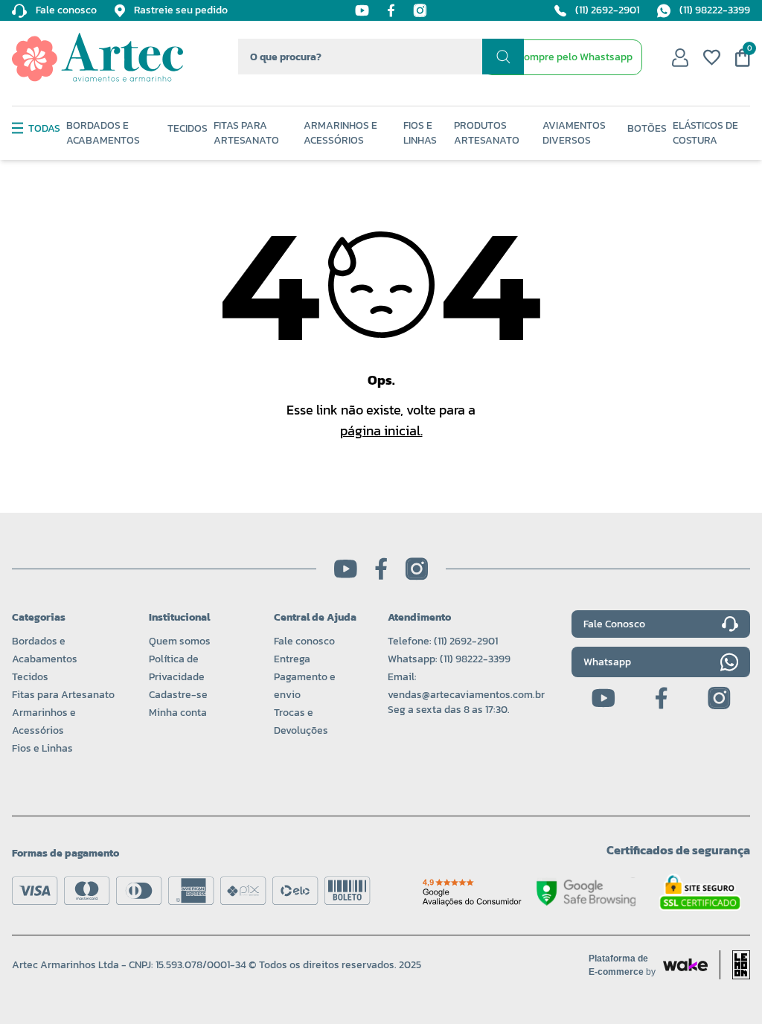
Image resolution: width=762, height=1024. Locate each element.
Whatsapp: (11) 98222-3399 (449, 659)
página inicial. (381, 430)
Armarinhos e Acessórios (340, 133)
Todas (44, 128)
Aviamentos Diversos (574, 133)
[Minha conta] (680, 57)
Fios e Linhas (420, 133)
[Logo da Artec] (97, 57)
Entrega (292, 659)
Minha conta (178, 712)
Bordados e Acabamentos (103, 133)
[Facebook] (391, 10)
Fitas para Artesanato (63, 695)
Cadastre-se (178, 695)
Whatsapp (607, 662)
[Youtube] (362, 10)
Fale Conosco (614, 624)
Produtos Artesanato (486, 133)
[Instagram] (420, 10)
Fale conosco (304, 641)
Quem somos (180, 641)
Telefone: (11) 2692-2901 (443, 641)
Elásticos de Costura (705, 133)
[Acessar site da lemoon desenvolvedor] (735, 964)
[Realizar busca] (503, 56)
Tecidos (187, 128)
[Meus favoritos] (711, 57)
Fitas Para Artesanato (246, 133)
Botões (647, 128)
